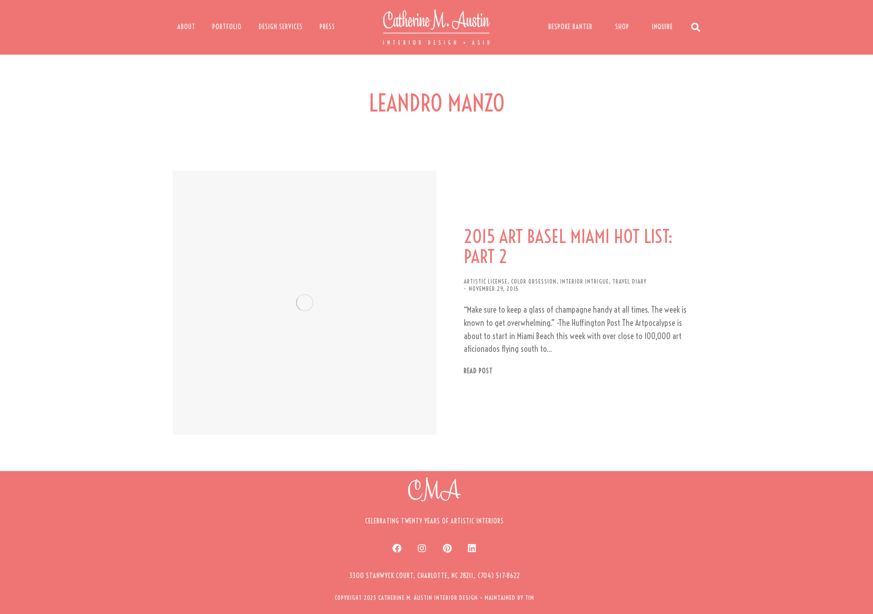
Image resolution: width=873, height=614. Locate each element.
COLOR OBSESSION (534, 281)
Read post (478, 371)
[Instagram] (422, 548)
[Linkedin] (472, 548)
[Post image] (304, 303)
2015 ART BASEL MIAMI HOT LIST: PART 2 (568, 247)
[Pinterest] (447, 548)
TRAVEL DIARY (629, 281)
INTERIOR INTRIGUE (584, 281)
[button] (434, 576)
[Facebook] (397, 548)
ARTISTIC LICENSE (485, 281)
